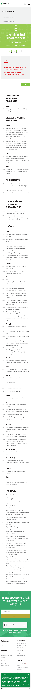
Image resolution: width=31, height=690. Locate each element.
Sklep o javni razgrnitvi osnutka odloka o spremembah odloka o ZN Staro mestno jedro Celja (17, 257)
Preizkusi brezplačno (21, 655)
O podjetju (19, 663)
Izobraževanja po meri (21, 645)
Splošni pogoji (20, 671)
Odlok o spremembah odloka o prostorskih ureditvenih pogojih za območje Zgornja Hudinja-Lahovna (15, 246)
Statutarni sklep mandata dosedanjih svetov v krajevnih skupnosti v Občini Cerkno (16, 295)
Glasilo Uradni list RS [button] (7, 17)
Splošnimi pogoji (17, 630)
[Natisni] (25, 84)
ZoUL (11, 70)
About (23, 663)
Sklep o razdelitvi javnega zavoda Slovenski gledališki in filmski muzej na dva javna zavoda (17, 171)
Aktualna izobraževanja (21, 643)
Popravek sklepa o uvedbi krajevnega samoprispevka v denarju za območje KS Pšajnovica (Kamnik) (16, 552)
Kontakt (18, 665)
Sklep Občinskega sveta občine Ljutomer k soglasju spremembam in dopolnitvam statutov (17, 419)
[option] (15, 42)
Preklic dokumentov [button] (7, 21)
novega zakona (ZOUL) (14, 677)
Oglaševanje (19, 669)
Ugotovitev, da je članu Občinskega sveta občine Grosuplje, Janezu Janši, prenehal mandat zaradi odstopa (17, 343)
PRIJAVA (15, 616)
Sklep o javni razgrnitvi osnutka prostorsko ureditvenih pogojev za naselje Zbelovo (17, 463)
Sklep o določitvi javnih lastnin (14, 388)
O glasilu (3, 645)
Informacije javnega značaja (22, 667)
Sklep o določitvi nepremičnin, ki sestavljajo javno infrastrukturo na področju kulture (15, 380)
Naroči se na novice (5, 665)
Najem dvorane (20, 647)
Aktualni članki (4, 663)
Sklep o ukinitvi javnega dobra (14, 414)
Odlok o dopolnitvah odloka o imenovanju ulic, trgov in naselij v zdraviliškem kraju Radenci (17, 429)
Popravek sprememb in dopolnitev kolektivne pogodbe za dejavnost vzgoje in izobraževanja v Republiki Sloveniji (17, 512)
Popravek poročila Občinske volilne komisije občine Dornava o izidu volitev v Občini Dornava (17, 538)
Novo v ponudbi (4, 653)
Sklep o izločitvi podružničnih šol (15, 398)
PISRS (23, 74)
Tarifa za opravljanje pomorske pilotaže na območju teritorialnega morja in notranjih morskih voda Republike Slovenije (17, 218)
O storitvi (19, 653)
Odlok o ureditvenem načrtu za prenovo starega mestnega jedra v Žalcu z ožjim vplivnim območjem (16, 482)
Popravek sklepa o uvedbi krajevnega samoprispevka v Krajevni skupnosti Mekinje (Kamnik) (16, 545)
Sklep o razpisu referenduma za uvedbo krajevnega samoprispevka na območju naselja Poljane (16, 302)
